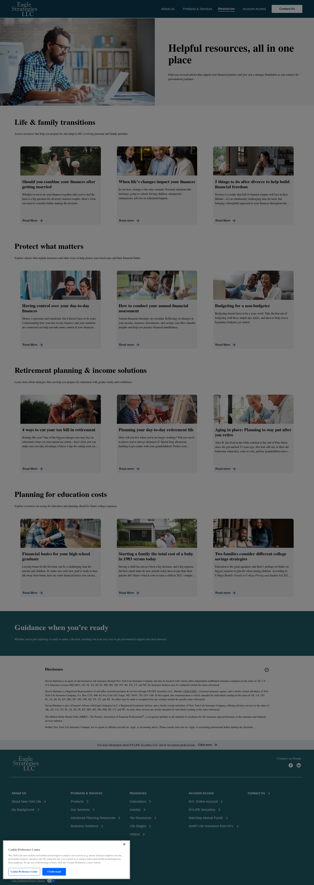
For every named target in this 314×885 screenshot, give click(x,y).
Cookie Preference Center (24, 871)
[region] (66, 859)
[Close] (124, 844)
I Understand (54, 871)
